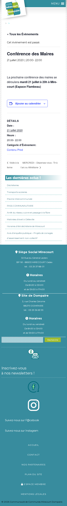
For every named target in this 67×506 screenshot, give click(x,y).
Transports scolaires (17, 192)
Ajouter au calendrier (28, 103)
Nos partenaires (33, 464)
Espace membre (34, 484)
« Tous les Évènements (22, 34)
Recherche (52, 339)
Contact (33, 454)
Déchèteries (13, 185)
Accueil (33, 445)
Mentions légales (33, 494)
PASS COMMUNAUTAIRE (20, 205)
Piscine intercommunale (19, 199)
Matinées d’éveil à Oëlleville (20, 219)
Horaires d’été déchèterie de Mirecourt (26, 226)
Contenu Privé (15, 150)
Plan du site (33, 474)
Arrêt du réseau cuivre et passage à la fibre (28, 212)
